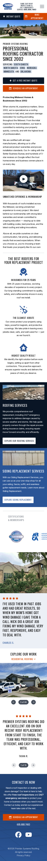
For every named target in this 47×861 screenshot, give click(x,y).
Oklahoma (25, 71)
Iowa (22, 68)
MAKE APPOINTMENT (37, 16)
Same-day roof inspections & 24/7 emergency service (26, 6)
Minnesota (9, 71)
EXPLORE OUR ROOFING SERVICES (19, 440)
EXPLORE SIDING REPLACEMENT (18, 499)
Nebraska (32, 68)
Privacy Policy (23, 855)
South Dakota (21, 64)
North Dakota (11, 68)
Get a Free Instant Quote (25, 80)
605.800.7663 (23, 824)
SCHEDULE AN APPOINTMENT (25, 817)
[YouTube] (28, 835)
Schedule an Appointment (25, 88)
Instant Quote (13, 16)
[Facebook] (18, 835)
